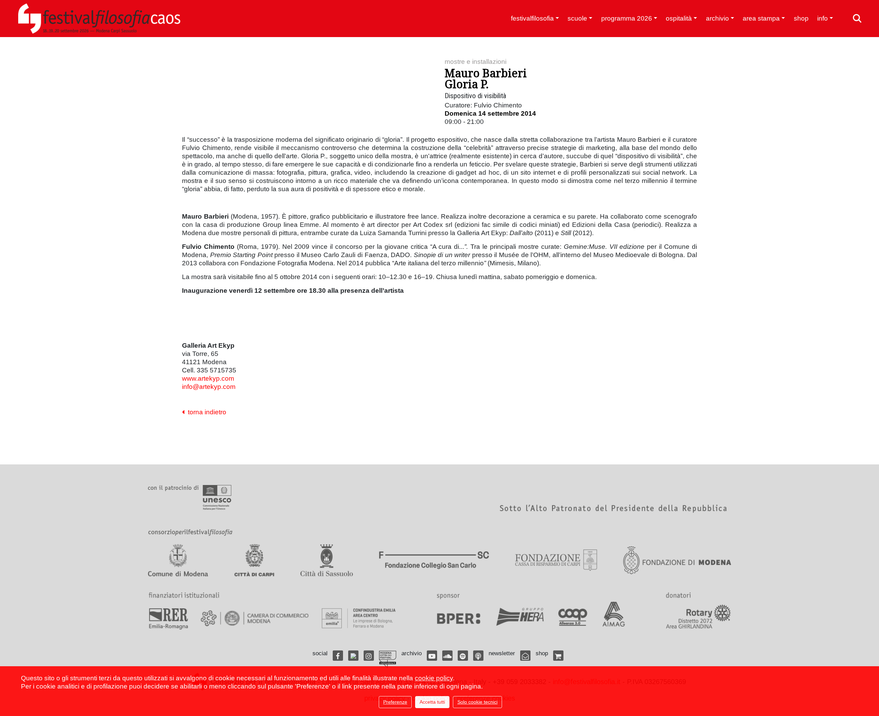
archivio (717, 18)
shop (801, 18)
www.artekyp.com (208, 378)
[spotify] (463, 655)
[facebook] (338, 655)
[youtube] (432, 655)
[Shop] (558, 655)
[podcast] (478, 655)
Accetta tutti (432, 702)
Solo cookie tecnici (477, 702)
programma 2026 (626, 18)
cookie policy (434, 678)
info (822, 18)
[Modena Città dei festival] (387, 659)
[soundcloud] (447, 655)
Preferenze (395, 702)
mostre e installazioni (475, 61)
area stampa (761, 18)
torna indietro (205, 412)
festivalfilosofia (532, 18)
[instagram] (369, 655)
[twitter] (353, 655)
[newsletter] (525, 655)
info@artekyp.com (209, 386)
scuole (577, 18)
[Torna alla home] (99, 18)
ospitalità (679, 18)
